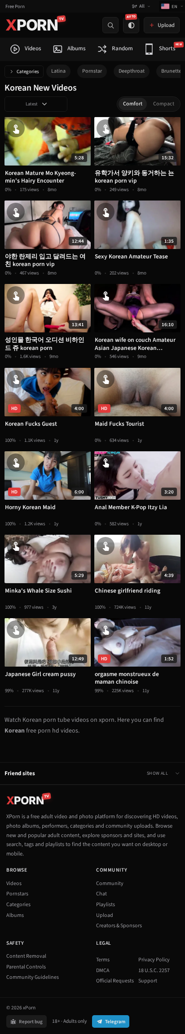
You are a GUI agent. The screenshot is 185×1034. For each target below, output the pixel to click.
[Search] (110, 25)
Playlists (105, 904)
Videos (14, 883)
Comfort (132, 104)
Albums (15, 915)
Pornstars (17, 894)
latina (58, 71)
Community (109, 883)
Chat (101, 894)
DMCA (103, 970)
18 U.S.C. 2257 (154, 970)
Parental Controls (26, 967)
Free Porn (15, 6)
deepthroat (132, 71)
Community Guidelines (32, 977)
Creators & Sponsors (119, 925)
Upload (104, 915)
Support (147, 981)
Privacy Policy (154, 960)
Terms (103, 960)
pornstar (92, 71)
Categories (28, 71)
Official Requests (115, 981)
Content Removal (26, 956)
